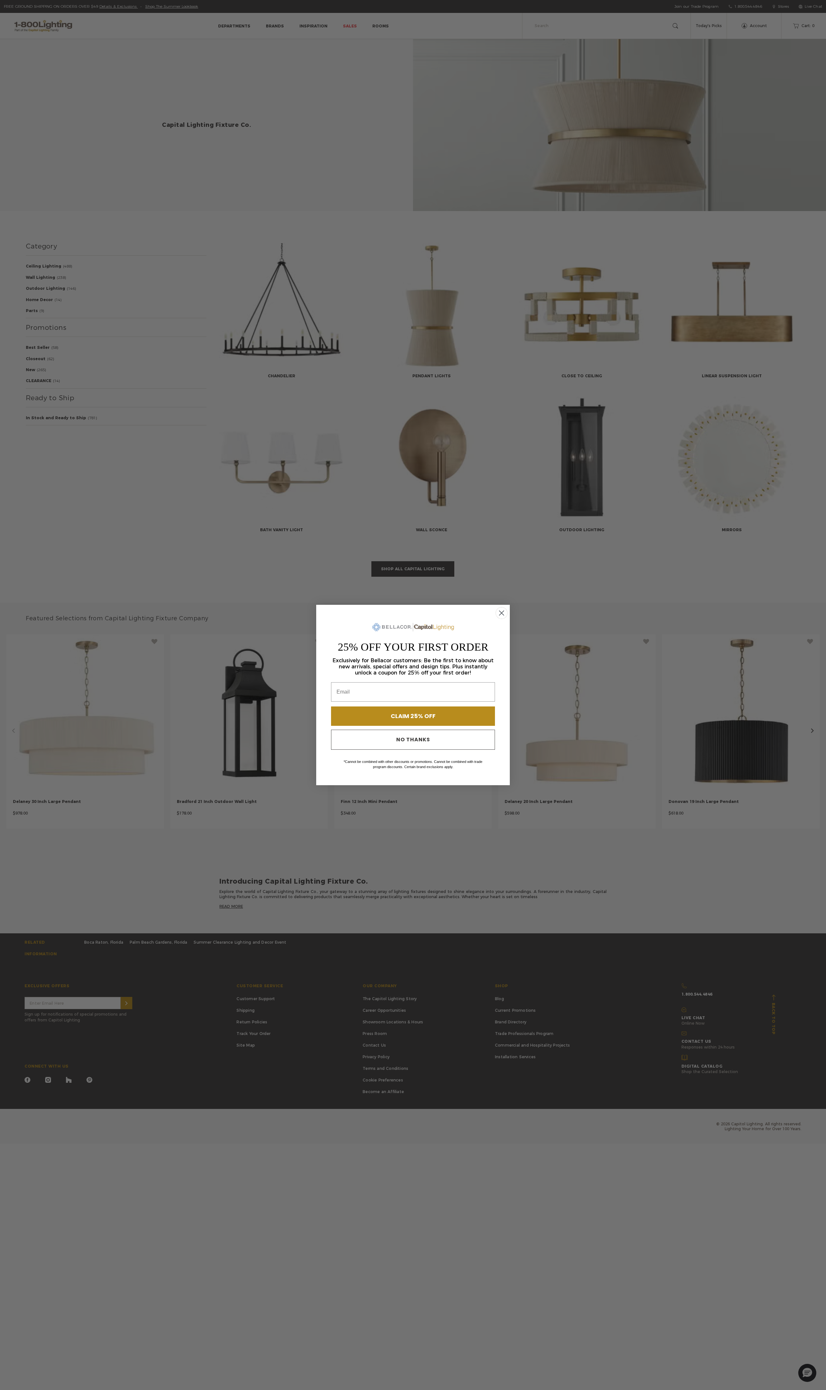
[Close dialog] (501, 613)
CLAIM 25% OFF (413, 716)
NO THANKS (413, 739)
